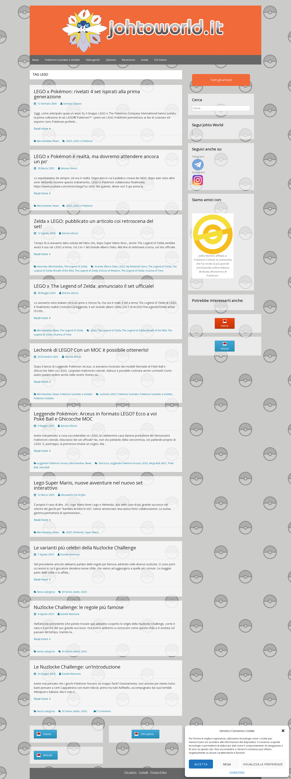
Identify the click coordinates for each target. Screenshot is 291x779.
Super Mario (92, 532)
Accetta (200, 764)
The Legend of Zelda (75, 266)
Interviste (42, 266)
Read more (49, 128)
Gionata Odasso (72, 103)
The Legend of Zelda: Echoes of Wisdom (97, 270)
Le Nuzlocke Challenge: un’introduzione (77, 666)
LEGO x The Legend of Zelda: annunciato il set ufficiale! (94, 286)
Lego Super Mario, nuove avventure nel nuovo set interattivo (88, 485)
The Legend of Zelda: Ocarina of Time (142, 270)
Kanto (76, 592)
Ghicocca (104, 463)
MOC (164, 463)
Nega (227, 764)
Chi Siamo (160, 60)
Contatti (143, 772)
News (35, 60)
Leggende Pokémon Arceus (125, 463)
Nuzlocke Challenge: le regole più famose (79, 607)
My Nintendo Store (136, 266)
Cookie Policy (236, 772)
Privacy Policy (158, 772)
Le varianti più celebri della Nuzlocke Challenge (85, 547)
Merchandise (44, 141)
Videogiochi (93, 60)
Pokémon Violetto (44, 398)
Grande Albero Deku (106, 266)
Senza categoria (46, 651)
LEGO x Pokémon (83, 141)
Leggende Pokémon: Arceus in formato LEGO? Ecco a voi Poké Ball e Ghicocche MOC (95, 416)
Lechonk (104, 394)
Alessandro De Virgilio (73, 495)
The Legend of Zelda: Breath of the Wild (144, 330)
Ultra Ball (44, 467)
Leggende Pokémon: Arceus (52, 463)
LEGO (69, 141)
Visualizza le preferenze (263, 764)
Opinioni (111, 60)
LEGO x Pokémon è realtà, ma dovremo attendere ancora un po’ (96, 159)
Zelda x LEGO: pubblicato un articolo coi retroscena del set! (93, 223)
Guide (144, 60)
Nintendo (78, 532)
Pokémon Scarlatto (128, 394)
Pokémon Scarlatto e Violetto (62, 60)
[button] (283, 731)
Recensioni (128, 60)
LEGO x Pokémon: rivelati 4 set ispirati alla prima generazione (87, 94)
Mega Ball (154, 463)
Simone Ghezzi (69, 168)
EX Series (67, 592)
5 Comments (104, 711)
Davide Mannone (69, 554)
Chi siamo (130, 772)
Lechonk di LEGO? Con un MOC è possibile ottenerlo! (91, 350)
